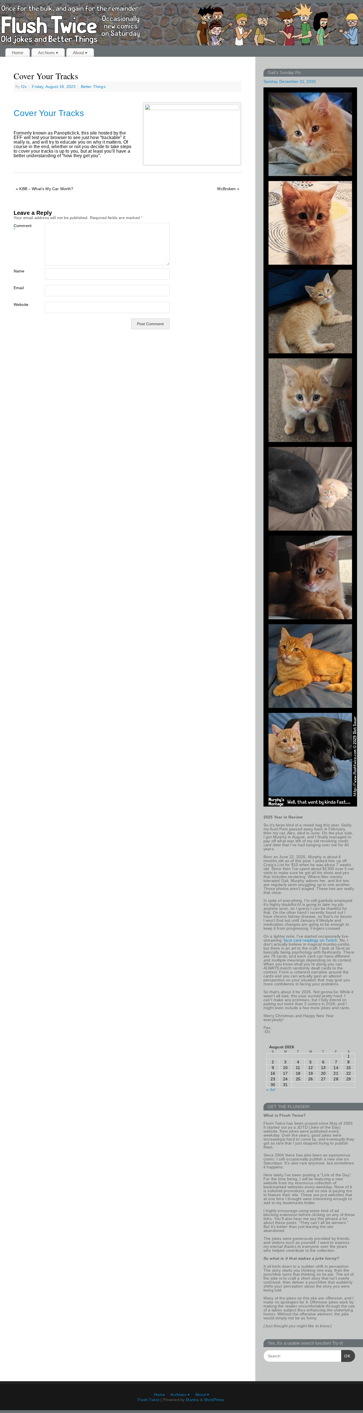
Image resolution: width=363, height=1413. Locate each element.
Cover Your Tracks (49, 113)
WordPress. (214, 1399)
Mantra (192, 1399)
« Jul (270, 1089)
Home (18, 52)
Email (19, 287)
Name (19, 271)
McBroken (228, 188)
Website (21, 304)
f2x (23, 86)
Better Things (93, 86)
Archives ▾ (48, 52)
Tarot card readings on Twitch (310, 940)
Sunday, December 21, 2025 (289, 81)
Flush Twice (148, 1399)
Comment (21, 227)
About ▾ (80, 52)
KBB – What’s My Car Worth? (44, 188)
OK (346, 1355)
